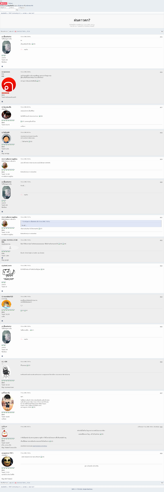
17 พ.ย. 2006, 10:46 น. (26, 392)
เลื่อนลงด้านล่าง (4, 31)
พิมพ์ (162, 31)
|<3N (5, 362)
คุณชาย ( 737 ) (8, 453)
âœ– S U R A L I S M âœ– (9, 241)
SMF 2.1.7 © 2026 (77, 489)
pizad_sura (7, 265)
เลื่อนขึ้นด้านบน (4, 482)
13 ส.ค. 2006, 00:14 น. (26, 132)
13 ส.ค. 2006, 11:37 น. (26, 217)
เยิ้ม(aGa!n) (7, 37)
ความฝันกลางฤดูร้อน (10, 159)
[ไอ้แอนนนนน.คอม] (2, 101)
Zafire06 (6, 132)
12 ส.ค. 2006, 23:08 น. (26, 36)
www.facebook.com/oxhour (40, 446)
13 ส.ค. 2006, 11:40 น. (26, 240)
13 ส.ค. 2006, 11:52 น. (26, 265)
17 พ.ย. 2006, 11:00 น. (26, 453)
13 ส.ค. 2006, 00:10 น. (26, 107)
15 (28, 31)
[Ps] (2, 291)
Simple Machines (87, 489)
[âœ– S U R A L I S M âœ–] (2, 258)
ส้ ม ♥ (5, 427)
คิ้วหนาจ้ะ (6, 393)
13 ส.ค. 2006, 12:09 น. (26, 326)
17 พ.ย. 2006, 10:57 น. (26, 426)
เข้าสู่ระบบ (20, 5)
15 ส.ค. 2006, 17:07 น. (26, 361)
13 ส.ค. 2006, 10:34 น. (26, 159)
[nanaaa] (2, 321)
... (26, 31)
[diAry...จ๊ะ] (2, 66)
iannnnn (6, 72)
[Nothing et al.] (2, 151)
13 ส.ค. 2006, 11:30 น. (26, 182)
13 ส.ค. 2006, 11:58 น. (26, 296)
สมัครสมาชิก (29, 5)
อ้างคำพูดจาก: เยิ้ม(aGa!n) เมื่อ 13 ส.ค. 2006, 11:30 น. (36, 221)
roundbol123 (8, 297)
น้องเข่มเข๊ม (7, 107)
